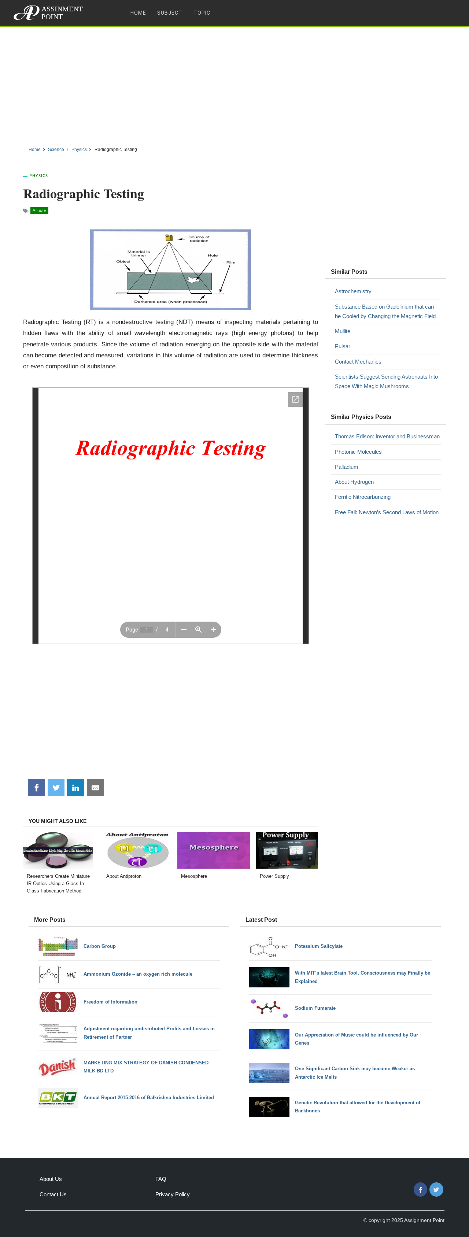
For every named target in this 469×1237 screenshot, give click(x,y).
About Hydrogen (354, 482)
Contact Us (53, 1194)
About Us (51, 1179)
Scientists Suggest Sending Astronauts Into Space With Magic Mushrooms (386, 381)
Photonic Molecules (358, 452)
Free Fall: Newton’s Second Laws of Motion (387, 512)
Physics (38, 175)
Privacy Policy (172, 1194)
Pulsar (342, 346)
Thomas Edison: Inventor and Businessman (387, 436)
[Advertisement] (234, 84)
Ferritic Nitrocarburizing (363, 497)
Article (39, 210)
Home (138, 13)
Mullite (342, 331)
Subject (169, 13)
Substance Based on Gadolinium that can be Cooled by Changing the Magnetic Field (385, 311)
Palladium (346, 467)
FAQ (160, 1179)
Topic (201, 13)
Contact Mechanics (358, 361)
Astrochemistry (353, 291)
